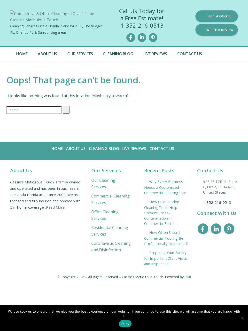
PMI (188, 277)
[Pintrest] (153, 37)
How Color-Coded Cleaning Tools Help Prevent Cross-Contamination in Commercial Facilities (161, 212)
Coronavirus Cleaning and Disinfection (111, 246)
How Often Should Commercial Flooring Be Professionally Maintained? (166, 238)
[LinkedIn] (142, 37)
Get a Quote (219, 16)
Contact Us (189, 53)
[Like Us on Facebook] (130, 37)
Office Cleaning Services (105, 215)
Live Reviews (155, 53)
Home (22, 53)
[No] (242, 318)
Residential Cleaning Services (109, 231)
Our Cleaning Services (103, 183)
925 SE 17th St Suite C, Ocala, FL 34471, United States (220, 187)
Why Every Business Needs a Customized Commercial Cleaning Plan (165, 187)
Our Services (80, 53)
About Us (47, 53)
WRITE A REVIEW (219, 29)
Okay (125, 324)
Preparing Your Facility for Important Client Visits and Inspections (165, 258)
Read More (55, 207)
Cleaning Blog (118, 53)
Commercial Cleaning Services (110, 199)
